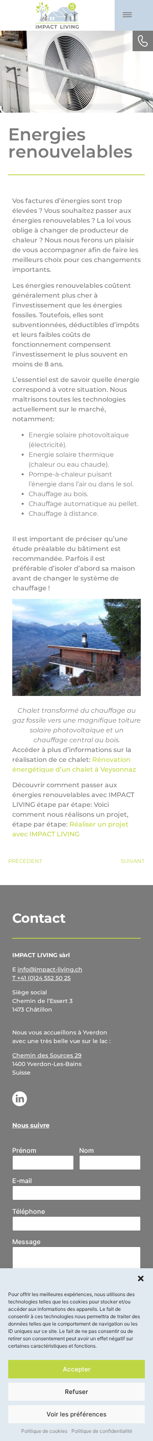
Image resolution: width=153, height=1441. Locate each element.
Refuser (76, 1392)
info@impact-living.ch (50, 969)
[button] (141, 1278)
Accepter (77, 1369)
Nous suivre (30, 1125)
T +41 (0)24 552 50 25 (41, 978)
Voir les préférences (76, 1414)
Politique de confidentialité (101, 1431)
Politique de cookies (44, 1431)
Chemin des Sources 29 (47, 1055)
